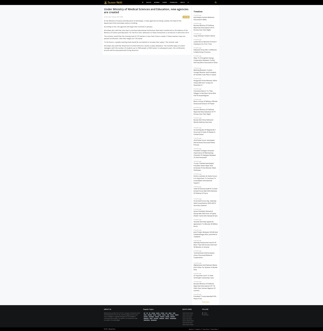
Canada (167, 316)
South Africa (147, 320)
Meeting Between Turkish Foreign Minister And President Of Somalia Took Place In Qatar (205, 72)
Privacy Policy (214, 329)
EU (149, 313)
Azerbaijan (151, 316)
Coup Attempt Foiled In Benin (204, 36)
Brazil (151, 318)
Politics (148, 2)
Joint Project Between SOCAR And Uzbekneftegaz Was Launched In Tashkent (206, 234)
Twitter (205, 313)
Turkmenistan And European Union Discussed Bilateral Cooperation (204, 255)
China (145, 315)
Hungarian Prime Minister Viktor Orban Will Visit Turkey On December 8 (205, 83)
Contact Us (198, 329)
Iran (166, 313)
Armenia (162, 316)
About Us (191, 329)
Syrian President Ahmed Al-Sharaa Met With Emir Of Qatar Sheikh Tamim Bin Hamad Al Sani (205, 213)
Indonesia (161, 318)
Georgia (157, 316)
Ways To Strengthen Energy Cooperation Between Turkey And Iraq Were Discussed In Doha (205, 60)
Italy (168, 315)
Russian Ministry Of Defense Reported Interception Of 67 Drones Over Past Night (204, 27)
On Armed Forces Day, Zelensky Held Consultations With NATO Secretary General (205, 203)
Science (164, 2)
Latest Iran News (187, 317)
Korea (154, 315)
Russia (157, 313)
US (147, 313)
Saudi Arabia (173, 318)
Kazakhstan (154, 320)
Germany (156, 318)
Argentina (146, 318)
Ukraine (146, 316)
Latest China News (187, 315)
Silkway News (111, 329)
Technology (173, 2)
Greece (172, 315)
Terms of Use (205, 329)
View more (205, 302)
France (163, 315)
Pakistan (150, 315)
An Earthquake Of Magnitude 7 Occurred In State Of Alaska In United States (205, 132)
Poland (176, 315)
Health (182, 2)
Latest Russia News (187, 313)
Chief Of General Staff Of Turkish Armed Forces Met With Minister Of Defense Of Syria (205, 191)
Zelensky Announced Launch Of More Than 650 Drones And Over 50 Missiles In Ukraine (205, 244)
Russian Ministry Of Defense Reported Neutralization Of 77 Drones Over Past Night (205, 111)
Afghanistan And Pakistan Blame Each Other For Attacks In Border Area (206, 267)
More (118, 320)
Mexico (167, 318)
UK (144, 313)
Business (156, 2)
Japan (170, 313)
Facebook (205, 315)
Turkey (162, 313)
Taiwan (159, 315)
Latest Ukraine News (188, 321)
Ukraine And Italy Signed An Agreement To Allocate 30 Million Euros (206, 224)
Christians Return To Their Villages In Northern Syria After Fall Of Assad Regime (205, 93)
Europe (153, 313)
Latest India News (187, 319)
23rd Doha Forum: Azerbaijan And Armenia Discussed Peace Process (204, 142)
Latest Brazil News (187, 323)
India (174, 313)
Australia (173, 316)
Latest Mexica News (187, 324)
